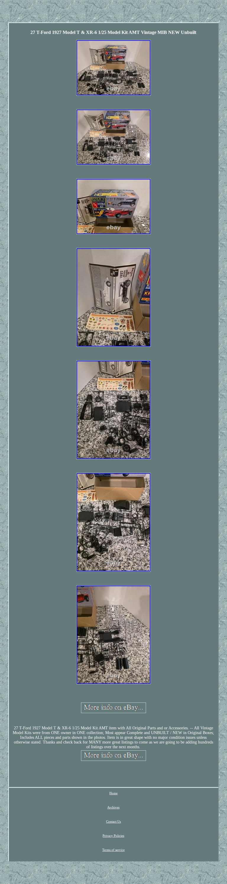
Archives (113, 807)
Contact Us (113, 821)
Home (113, 793)
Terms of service (113, 850)
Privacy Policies (113, 835)
